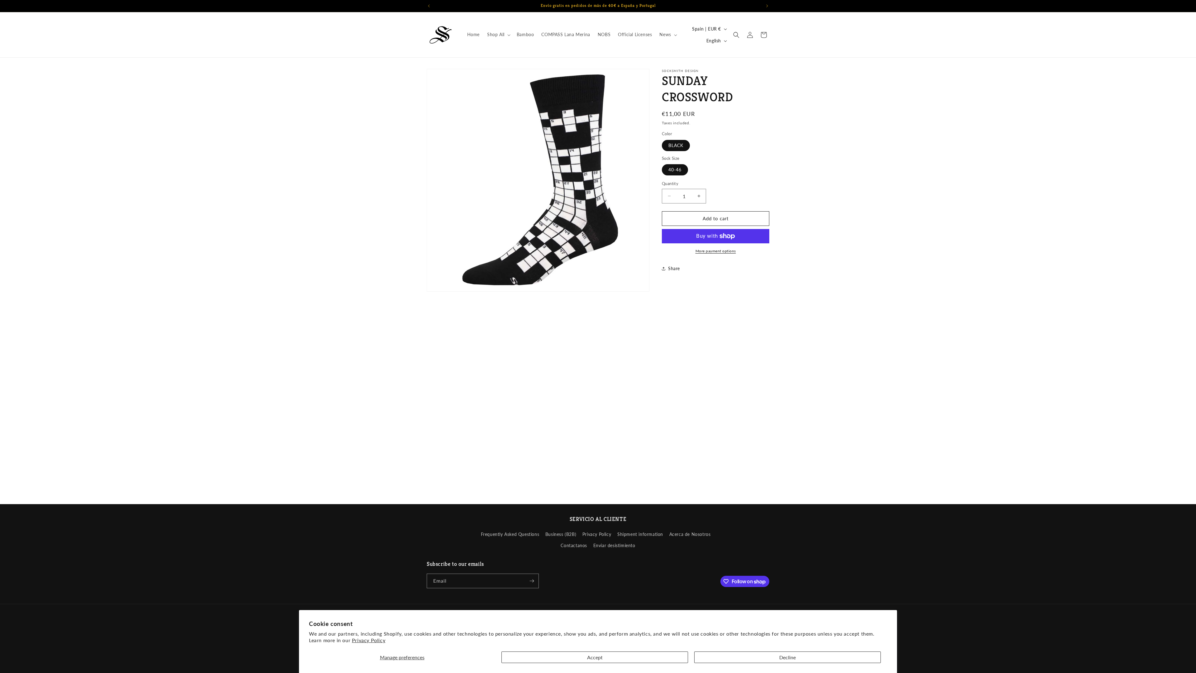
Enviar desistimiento (614, 545)
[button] (498, 34)
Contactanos (574, 545)
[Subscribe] (532, 581)
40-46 (674, 169)
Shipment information (640, 534)
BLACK (675, 145)
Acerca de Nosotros (690, 534)
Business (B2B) (560, 534)
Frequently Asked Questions (510, 534)
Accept (595, 657)
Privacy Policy (368, 640)
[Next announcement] (767, 6)
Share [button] (674, 268)
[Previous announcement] (429, 6)
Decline (787, 657)
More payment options (715, 251)
